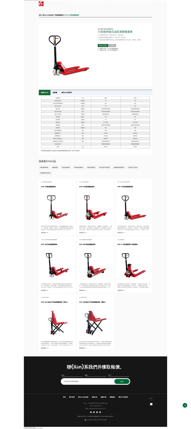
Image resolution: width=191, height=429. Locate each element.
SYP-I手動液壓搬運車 (48, 187)
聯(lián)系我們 (135, 4)
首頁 (69, 4)
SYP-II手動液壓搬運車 (86, 187)
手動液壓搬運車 (59, 15)
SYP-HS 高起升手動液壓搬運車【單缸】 (54, 302)
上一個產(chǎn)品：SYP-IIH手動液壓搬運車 (108, 48)
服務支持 (103, 4)
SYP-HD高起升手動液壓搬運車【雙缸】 (92, 302)
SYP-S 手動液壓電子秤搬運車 (127, 244)
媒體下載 (113, 4)
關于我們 (78, 4)
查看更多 (44, 233)
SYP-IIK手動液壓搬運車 (87, 244)
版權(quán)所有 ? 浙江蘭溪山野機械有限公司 (90, 416)
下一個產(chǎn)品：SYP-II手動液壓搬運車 (108, 50)
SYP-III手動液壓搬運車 (125, 187)
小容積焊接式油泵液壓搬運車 (115, 32)
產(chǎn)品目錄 (91, 4)
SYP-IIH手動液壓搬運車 (49, 244)
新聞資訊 (123, 4)
